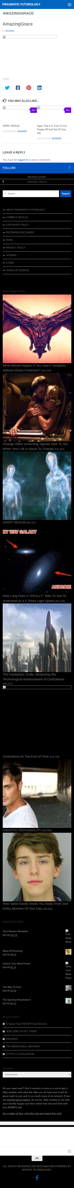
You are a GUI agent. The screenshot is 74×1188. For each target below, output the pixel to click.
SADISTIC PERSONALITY (22, 830)
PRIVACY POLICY (16, 247)
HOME (9, 240)
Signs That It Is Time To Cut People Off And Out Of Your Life (52, 129)
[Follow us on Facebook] (69, 168)
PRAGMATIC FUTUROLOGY (21, 4)
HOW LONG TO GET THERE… (22, 1031)
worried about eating (18, 1100)
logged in (23, 159)
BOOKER (10, 31)
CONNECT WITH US (17, 217)
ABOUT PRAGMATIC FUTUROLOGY (25, 209)
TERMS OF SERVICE (17, 270)
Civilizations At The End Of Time (26, 756)
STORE (10, 262)
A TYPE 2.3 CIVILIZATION (20, 1054)
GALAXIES (12, 1039)
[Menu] (69, 4)
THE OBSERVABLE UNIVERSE (23, 1046)
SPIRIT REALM (11, 126)
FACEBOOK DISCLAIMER (20, 232)
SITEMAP (11, 255)
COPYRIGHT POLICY (17, 225)
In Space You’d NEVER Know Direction (26, 1023)
